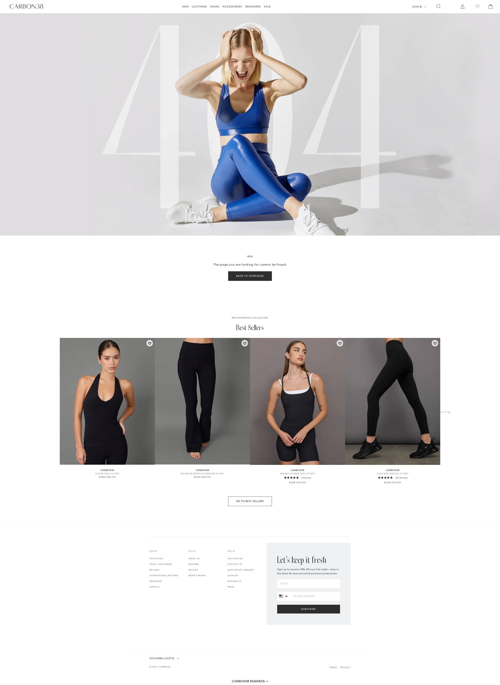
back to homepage (250, 275)
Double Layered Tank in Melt (297, 473)
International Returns (163, 575)
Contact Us (235, 564)
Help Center (235, 558)
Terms (333, 667)
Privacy (345, 667)
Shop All (154, 587)
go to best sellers (250, 501)
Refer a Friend (197, 575)
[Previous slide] (55, 411)
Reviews (193, 570)
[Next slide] (445, 411)
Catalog (233, 575)
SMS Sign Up (234, 581)
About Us (193, 558)
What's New (156, 558)
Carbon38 (164, 666)
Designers (155, 581)
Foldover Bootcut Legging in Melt (202, 473)
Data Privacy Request (241, 570)
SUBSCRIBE (308, 609)
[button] (250, 681)
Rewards (193, 564)
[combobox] (283, 596)
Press (231, 587)
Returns (154, 570)
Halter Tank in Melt (107, 473)
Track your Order (160, 564)
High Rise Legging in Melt (393, 473)
